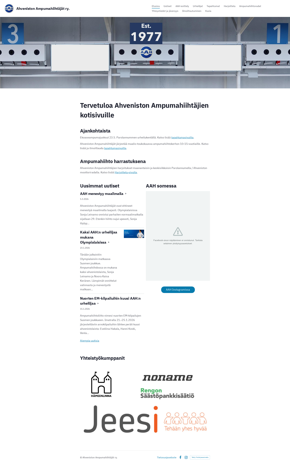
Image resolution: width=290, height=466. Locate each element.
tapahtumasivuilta (182, 137)
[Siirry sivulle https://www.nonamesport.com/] (167, 377)
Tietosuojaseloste (166, 457)
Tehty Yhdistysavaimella (200, 457)
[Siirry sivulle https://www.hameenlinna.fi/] (101, 384)
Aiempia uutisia (89, 340)
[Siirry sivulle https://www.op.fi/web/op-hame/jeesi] (145, 418)
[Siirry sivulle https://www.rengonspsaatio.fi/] (167, 393)
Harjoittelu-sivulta (126, 172)
